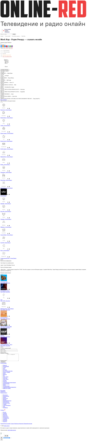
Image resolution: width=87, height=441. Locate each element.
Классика (5, 377)
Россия (4, 412)
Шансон (5, 374)
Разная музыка (6, 383)
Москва (4, 399)
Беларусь (5, 421)
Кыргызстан (5, 416)
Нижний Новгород (7, 400)
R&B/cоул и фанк (7, 388)
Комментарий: (4, 360)
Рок (4, 375)
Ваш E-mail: (3, 350)
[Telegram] (8, 46)
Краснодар (5, 398)
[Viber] (12, 46)
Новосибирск (6, 401)
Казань (4, 397)
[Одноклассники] (3, 46)
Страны (12, 423)
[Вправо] (2, 102)
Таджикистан (6, 418)
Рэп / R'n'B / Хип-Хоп (16, 36)
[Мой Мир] (5, 46)
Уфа (4, 406)
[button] (8, 108)
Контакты (21, 423)
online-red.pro (6, 425)
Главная (2, 36)
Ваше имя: (3, 349)
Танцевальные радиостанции (9, 382)
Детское (4, 380)
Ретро (4, 373)
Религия (5, 381)
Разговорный (6, 366)
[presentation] (1, 259)
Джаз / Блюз (5, 376)
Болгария (5, 420)
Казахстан (5, 415)
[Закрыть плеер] (2, 439)
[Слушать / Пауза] (6, 436)
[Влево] (1, 102)
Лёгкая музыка (6, 386)
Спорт (4, 367)
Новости (5, 365)
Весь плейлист (4, 99)
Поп (4, 368)
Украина (5, 413)
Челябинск (5, 407)
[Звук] (2, 438)
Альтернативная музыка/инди (9, 387)
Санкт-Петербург (7, 405)
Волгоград (5, 394)
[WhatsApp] (10, 46)
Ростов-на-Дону (6, 403)
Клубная (5, 369)
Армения (5, 419)
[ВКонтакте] (1, 46)
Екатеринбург (6, 396)
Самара (4, 404)
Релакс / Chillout (6, 372)
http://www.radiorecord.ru (7, 56)
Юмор (4, 384)
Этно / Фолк (5, 379)
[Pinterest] (6, 46)
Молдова (5, 414)
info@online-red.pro (12, 430)
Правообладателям (28, 423)
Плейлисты (16, 423)
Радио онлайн (7, 36)
